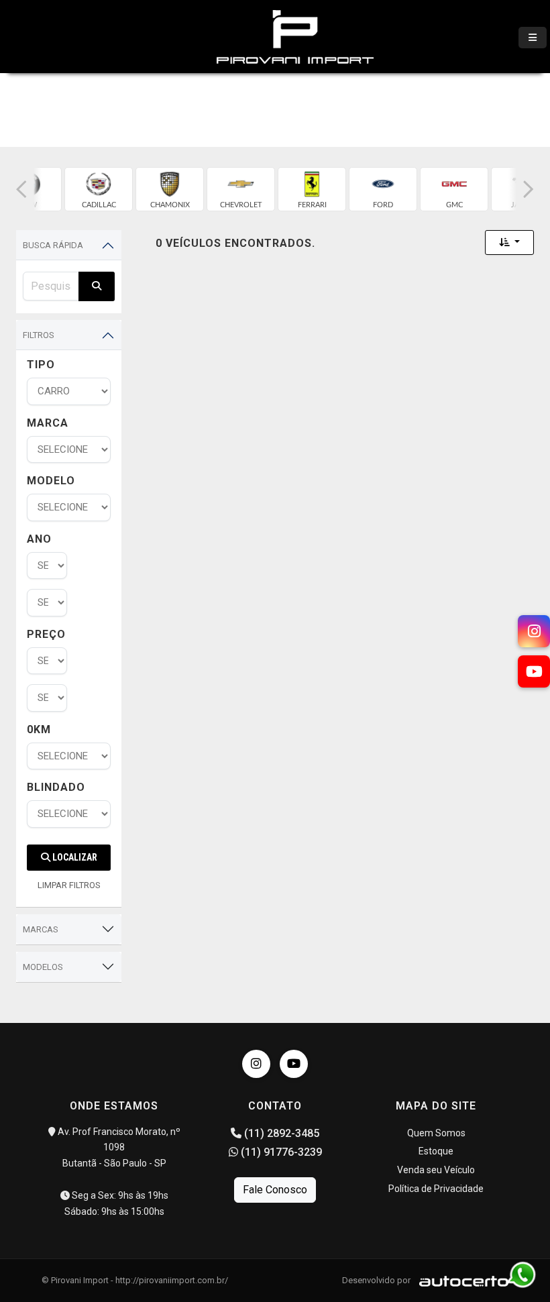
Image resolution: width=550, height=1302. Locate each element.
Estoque (436, 1151)
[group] (98, 189)
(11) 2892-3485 (280, 1133)
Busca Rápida (53, 245)
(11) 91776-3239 (280, 1152)
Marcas (40, 929)
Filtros (38, 335)
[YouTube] (294, 1064)
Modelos (43, 967)
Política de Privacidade (436, 1188)
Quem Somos (436, 1133)
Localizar (73, 857)
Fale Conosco (275, 1189)
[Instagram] (256, 1064)
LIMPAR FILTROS (69, 885)
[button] (21, 189)
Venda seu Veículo (436, 1169)
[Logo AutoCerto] (460, 1280)
